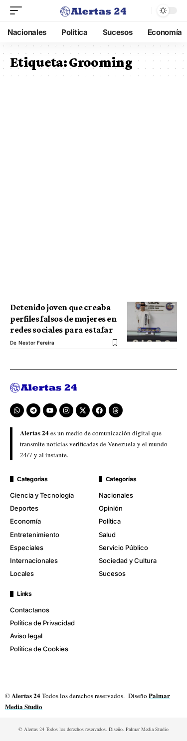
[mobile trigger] (18, 10)
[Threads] (116, 410)
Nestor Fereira (36, 343)
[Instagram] (66, 410)
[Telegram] (33, 410)
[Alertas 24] (93, 10)
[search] (141, 10)
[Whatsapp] (17, 410)
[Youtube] (50, 410)
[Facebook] (99, 410)
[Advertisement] (93, 189)
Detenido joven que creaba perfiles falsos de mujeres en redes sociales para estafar (63, 318)
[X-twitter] (83, 410)
